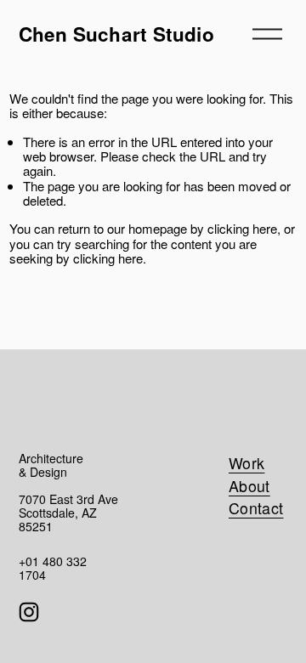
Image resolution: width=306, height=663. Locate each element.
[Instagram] (29, 612)
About (249, 485)
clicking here (242, 228)
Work (246, 462)
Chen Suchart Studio (116, 34)
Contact (256, 507)
